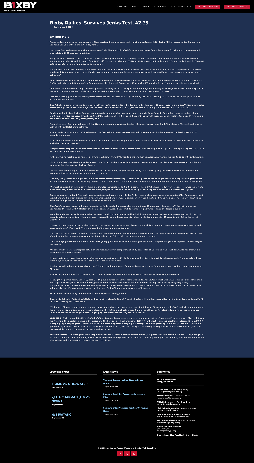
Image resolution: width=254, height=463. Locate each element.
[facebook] (120, 453)
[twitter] (127, 453)
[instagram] (134, 453)
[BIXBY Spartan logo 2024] (20, 2)
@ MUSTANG (62, 414)
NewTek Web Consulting (145, 448)
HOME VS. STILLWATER (70, 384)
